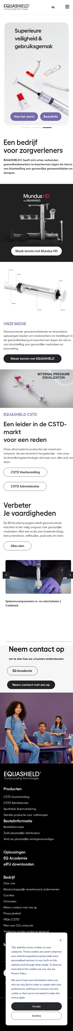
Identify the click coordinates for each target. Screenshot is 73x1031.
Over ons (9, 883)
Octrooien (10, 901)
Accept (36, 1006)
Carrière (9, 895)
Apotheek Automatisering (20, 809)
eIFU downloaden (19, 864)
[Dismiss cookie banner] (60, 940)
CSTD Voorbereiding (16, 797)
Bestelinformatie (18, 821)
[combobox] (53, 7)
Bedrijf (9, 877)
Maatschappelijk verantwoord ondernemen (31, 889)
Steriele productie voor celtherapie (26, 815)
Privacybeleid (12, 913)
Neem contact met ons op (20, 907)
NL (53, 7)
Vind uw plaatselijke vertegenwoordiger (29, 839)
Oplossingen (15, 852)
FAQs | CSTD (11, 919)
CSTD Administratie (16, 803)
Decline (36, 1015)
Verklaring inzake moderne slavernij (26, 931)
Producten (13, 789)
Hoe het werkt (24, 116)
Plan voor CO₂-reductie (18, 925)
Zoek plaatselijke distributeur (22, 833)
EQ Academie (15, 858)
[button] (6, 575)
